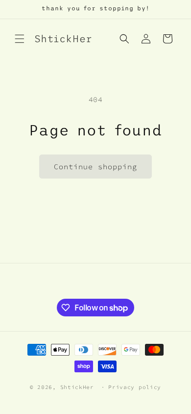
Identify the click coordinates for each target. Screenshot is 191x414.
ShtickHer (77, 387)
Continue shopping (95, 166)
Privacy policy (134, 387)
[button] (19, 39)
